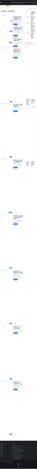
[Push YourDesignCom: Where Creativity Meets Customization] (28, 133)
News (1, 453)
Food (1, 450)
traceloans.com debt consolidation (16, 458)
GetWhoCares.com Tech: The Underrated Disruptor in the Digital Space (18, 161)
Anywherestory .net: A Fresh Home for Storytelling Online (17, 327)
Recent (30, 8)
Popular (27, 8)
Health (1, 452)
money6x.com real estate (15, 452)
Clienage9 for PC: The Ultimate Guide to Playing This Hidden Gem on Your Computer (33, 13)
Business (17, 2)
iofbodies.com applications (21, 449)
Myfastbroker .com (21, 452)
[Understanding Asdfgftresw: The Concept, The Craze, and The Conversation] (33, 71)
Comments (34, 8)
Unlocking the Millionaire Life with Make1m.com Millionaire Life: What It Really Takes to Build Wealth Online (33, 25)
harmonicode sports (15, 449)
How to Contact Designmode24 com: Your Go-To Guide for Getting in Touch (18, 273)
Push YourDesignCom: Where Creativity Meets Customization (28, 163)
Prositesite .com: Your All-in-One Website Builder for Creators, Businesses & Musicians (18, 217)
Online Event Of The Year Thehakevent (17, 454)
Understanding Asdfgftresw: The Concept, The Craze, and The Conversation (33, 101)
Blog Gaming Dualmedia (15, 447)
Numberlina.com (15, 453)
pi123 (22, 454)
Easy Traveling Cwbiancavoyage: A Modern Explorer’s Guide (17, 382)
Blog (14, 2)
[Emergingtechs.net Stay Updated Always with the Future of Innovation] (33, 133)
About (25, 461)
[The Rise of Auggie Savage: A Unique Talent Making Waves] (28, 30)
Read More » (15, 24)
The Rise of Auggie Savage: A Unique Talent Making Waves (17, 39)
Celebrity (20, 2)
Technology (24, 2)
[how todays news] (3, 2)
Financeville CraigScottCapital (16, 448)
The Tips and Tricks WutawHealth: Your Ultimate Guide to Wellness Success (17, 51)
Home (12, 2)
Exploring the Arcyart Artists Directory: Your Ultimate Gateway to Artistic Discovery (17, 18)
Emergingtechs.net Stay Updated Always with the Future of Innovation (33, 163)
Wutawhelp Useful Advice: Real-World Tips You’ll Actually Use (18, 105)
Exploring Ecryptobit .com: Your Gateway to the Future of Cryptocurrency (18, 28)
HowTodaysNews (16, 15)
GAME (1, 451)
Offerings (18, 467)
